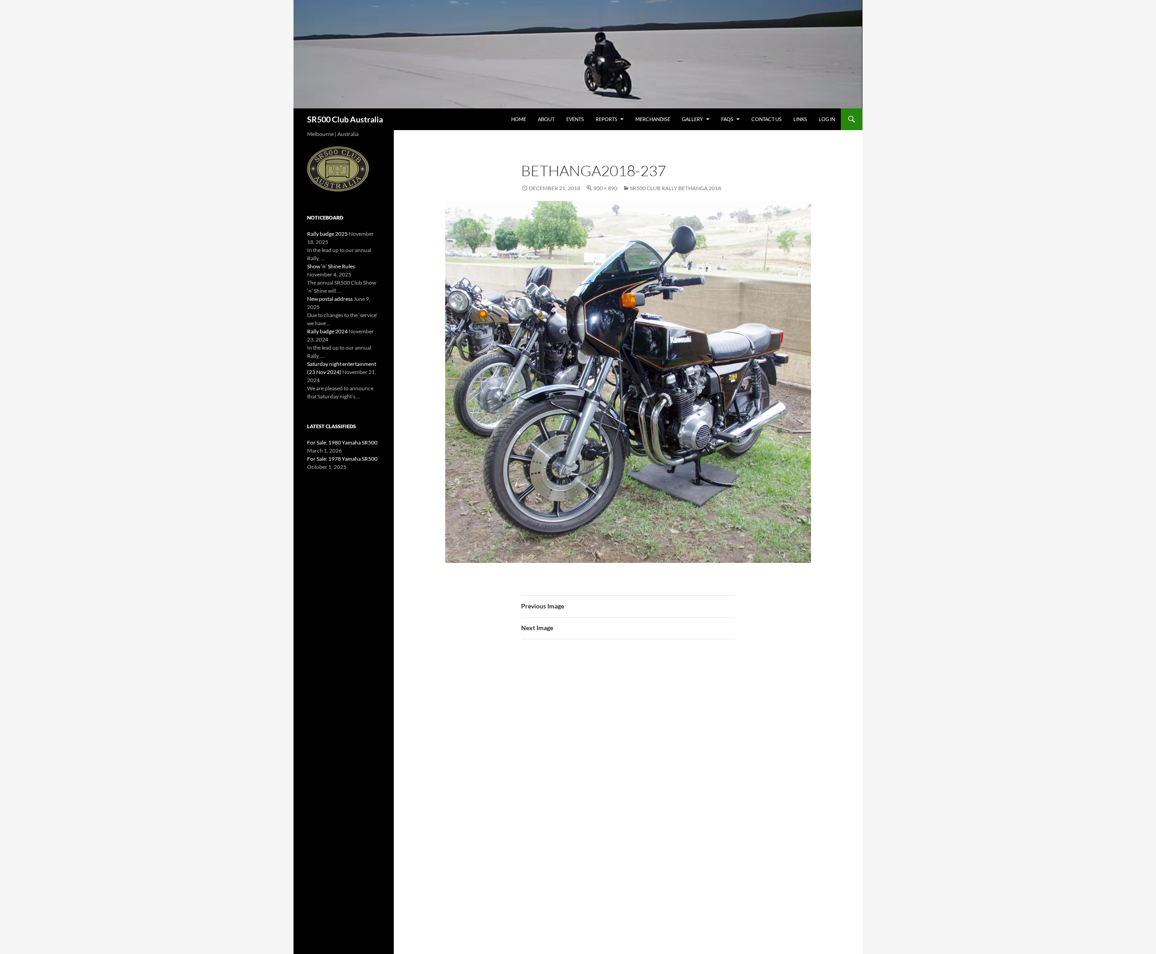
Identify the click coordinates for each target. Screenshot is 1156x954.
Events (575, 119)
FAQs (727, 119)
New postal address (330, 298)
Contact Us (766, 119)
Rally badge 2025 (327, 233)
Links (800, 119)
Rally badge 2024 (327, 331)
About (546, 119)
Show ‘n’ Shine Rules (331, 266)
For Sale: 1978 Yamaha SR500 (342, 458)
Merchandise (652, 119)
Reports (606, 119)
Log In (827, 119)
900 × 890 (605, 188)
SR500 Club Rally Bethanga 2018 (675, 188)
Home (518, 119)
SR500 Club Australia (345, 119)
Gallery (692, 119)
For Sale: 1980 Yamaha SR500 (342, 442)
